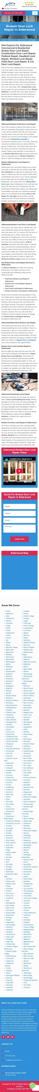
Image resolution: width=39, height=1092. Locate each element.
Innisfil (8, 968)
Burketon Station (12, 700)
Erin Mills (9, 864)
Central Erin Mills (12, 739)
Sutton (26, 876)
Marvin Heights (29, 647)
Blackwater (10, 659)
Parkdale (27, 741)
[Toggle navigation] (35, 13)
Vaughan (27, 922)
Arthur (8, 635)
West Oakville (28, 954)
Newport (27, 710)
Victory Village (29, 927)
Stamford (27, 847)
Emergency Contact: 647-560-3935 (20, 1089)
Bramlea (9, 676)
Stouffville (27, 864)
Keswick (9, 978)
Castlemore (10, 734)
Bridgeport (10, 686)
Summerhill (27, 872)
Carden (8, 729)
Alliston (8, 621)
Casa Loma (10, 732)
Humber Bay (10, 944)
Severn (26, 816)
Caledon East (11, 712)
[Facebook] (3, 1037)
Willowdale (27, 973)
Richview (27, 790)
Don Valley (10, 804)
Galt (7, 901)
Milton (26, 667)
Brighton (9, 688)
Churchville (10, 751)
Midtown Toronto (30, 662)
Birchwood (10, 657)
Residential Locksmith (19, 139)
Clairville (9, 753)
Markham (27, 640)
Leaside (26, 611)
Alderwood (12, 40)
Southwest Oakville (30, 843)
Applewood (10, 633)
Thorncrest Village (30, 898)
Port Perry (27, 770)
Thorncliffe (27, 896)
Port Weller (28, 773)
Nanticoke (27, 698)
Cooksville (10, 777)
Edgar (8, 850)
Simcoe (26, 833)
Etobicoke (9, 872)
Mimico (26, 671)
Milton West (28, 669)
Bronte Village (11, 695)
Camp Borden (11, 720)
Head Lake (10, 937)
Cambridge (10, 717)
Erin (7, 862)
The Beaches (28, 884)
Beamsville (10, 650)
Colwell (8, 773)
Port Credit (28, 758)
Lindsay (26, 618)
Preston (26, 775)
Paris (25, 736)
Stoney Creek (28, 860)
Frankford (9, 898)
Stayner (26, 850)
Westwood (27, 963)
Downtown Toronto (13, 823)
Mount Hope (28, 691)
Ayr (7, 640)
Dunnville (9, 835)
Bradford (9, 674)
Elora (8, 860)
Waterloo (27, 939)
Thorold (26, 903)
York (25, 983)
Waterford (27, 937)
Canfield (9, 724)
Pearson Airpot (29, 744)
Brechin (8, 683)
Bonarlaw (9, 667)
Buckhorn (9, 698)
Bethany (9, 654)
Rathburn (27, 782)
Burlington (9, 703)
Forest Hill (9, 896)
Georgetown (10, 903)
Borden (8, 669)
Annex (8, 628)
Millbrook (27, 664)
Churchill (9, 746)
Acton (8, 611)
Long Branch (28, 628)
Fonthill (8, 891)
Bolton (8, 664)
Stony (26, 862)
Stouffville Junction (30, 867)
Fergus (8, 886)
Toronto (26, 905)
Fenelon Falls (10, 884)
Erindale (9, 867)
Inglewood (10, 961)
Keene (8, 973)
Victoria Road (28, 925)
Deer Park (9, 794)
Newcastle (27, 705)
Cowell (8, 785)
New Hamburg (29, 700)
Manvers (27, 635)
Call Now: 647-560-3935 (13, 13)
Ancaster (9, 623)
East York (9, 845)
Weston (26, 961)
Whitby (26, 966)
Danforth (9, 792)
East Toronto (10, 843)
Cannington (10, 727)
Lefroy (26, 613)
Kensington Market (13, 975)
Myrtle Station (29, 695)
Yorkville (27, 987)
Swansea (27, 881)
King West (9, 983)
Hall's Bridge (10, 925)
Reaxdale (27, 785)
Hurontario (10, 958)
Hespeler (9, 939)
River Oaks (27, 794)
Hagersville (10, 922)
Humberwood (11, 956)
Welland (26, 944)
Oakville (26, 720)
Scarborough (28, 804)
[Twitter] (8, 1037)
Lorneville (27, 630)
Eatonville (9, 847)
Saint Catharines (29, 802)
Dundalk (9, 831)
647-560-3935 (10, 1056)
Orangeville (28, 727)
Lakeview (9, 990)
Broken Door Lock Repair (27, 40)
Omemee (27, 724)
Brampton (9, 679)
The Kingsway (29, 891)
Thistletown (28, 893)
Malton (26, 633)
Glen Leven (10, 908)
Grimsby (9, 917)
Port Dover (28, 763)
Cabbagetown (11, 708)
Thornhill (27, 901)
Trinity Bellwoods (30, 913)
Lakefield (9, 987)
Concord (9, 775)
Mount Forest (28, 688)
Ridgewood (28, 792)
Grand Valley (10, 913)
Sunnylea (27, 874)
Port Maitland (28, 768)
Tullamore (27, 915)
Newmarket (28, 708)
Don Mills (9, 802)
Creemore (9, 790)
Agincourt (9, 613)
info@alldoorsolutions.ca (14, 1060)
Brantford (9, 681)
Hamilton (9, 927)
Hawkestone (10, 934)
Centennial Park (11, 736)
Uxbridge (27, 920)
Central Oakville (12, 741)
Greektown (10, 915)
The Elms (27, 886)
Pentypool (27, 749)
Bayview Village (11, 647)
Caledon (9, 710)
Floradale (9, 888)
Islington (9, 970)
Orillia (26, 729)
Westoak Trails (29, 958)
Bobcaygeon (10, 662)
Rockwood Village (30, 797)
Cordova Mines (11, 780)
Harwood (9, 929)
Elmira (8, 855)
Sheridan (27, 826)
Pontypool (27, 756)
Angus (8, 626)
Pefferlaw (27, 746)
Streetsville (28, 869)
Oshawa (26, 732)
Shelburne (27, 823)
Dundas (9, 833)
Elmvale (9, 857)
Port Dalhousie (29, 761)
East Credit (10, 840)
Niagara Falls (28, 712)
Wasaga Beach (29, 929)
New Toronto (28, 703)
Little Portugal (29, 626)
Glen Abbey (10, 905)
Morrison (27, 686)
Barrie (8, 645)
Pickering (27, 753)
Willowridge (28, 975)
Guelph (8, 920)
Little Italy (27, 623)
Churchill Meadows (13, 749)
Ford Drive (10, 893)
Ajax (7, 616)
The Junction (28, 888)
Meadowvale (28, 650)
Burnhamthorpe (11, 705)
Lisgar (26, 621)
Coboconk (10, 763)
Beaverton (10, 652)
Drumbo (9, 826)
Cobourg (9, 765)
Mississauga (28, 674)
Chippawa (9, 744)
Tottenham (27, 908)
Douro (8, 806)
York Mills (27, 985)
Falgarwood (10, 881)
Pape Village (28, 734)
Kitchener (9, 985)
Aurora (8, 638)
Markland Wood (29, 642)
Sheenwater (28, 821)
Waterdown (28, 934)
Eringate (9, 869)
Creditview (10, 787)
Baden (8, 642)
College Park (10, 770)
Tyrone (26, 917)
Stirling (26, 852)
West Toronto (28, 956)
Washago (27, 932)
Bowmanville (10, 671)
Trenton (26, 910)
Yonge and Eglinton (31, 980)
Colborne (9, 768)
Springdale (27, 845)
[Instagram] (13, 1037)
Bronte (8, 693)
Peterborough (28, 751)
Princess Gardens (30, 777)
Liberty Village (29, 616)
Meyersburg (28, 657)
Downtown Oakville (13, 821)
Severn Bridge (29, 818)
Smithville (27, 838)
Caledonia (9, 715)
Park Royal (27, 739)
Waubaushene (28, 942)
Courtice (9, 782)
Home (3, 40)
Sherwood (27, 828)
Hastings (9, 932)
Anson (8, 630)
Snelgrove (27, 840)
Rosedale (27, 799)
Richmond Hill (28, 787)
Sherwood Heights (30, 831)
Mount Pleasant (29, 693)
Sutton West (28, 879)
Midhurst (27, 659)
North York (28, 715)
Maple (26, 638)
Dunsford (9, 838)
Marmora (27, 645)
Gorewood (10, 910)
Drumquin (9, 828)
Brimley (8, 691)
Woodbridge (28, 978)
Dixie (8, 799)
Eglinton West (11, 852)
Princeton (27, 780)
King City (9, 980)
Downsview (10, 809)
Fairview (9, 879)
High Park (9, 942)
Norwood (27, 717)
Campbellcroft (11, 722)
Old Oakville (28, 722)
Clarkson (9, 756)
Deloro (8, 797)
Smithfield (27, 835)
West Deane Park (30, 946)
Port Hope (27, 765)
